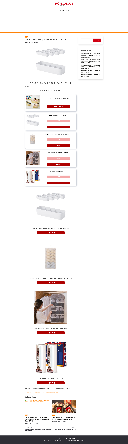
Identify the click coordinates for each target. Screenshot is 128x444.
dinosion (37, 42)
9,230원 (58, 120)
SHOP (61, 10)
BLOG (67, 10)
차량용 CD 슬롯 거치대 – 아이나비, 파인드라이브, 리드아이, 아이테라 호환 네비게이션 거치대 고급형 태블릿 (90, 55)
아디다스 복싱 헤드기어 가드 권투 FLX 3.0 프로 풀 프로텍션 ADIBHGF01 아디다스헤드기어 (37, 419)
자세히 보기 (58, 145)
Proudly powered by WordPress (53, 440)
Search (97, 40)
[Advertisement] (64, 22)
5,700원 (58, 158)
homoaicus (64, 3)
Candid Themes (79, 440)
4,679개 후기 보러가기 (58, 106)
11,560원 (58, 176)
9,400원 (58, 139)
